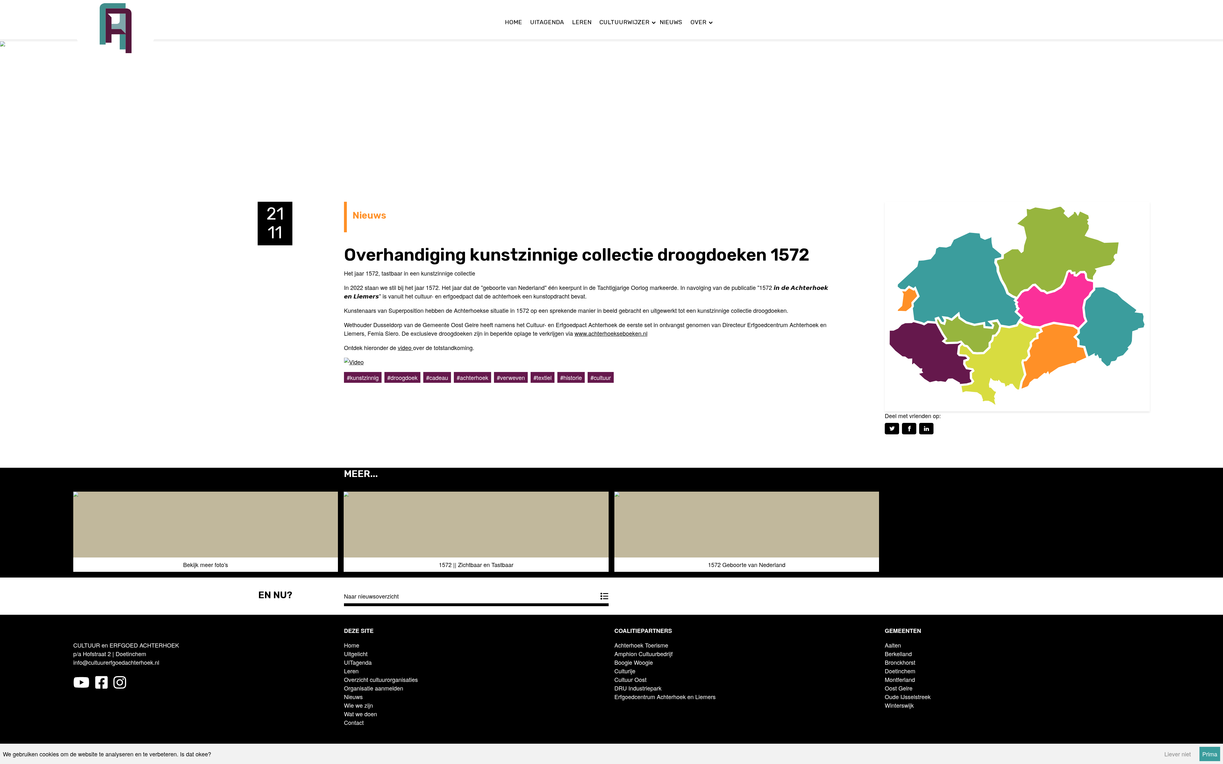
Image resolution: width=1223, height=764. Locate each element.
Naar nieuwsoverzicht (371, 596)
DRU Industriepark (638, 688)
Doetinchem (900, 671)
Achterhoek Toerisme (641, 645)
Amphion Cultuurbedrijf (643, 653)
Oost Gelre (898, 688)
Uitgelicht (356, 653)
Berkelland (898, 653)
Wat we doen (360, 714)
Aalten (893, 645)
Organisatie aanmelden (373, 688)
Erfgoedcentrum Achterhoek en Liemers (665, 696)
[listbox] (611, 535)
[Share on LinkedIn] (926, 428)
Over (698, 22)
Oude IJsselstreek (908, 696)
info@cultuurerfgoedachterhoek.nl (116, 662)
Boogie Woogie (633, 662)
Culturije (624, 671)
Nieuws (671, 22)
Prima (1209, 754)
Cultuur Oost (630, 679)
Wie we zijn (358, 705)
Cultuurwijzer (624, 22)
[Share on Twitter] (892, 428)
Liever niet (1177, 754)
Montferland (900, 679)
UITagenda (547, 22)
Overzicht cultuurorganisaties (381, 679)
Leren (581, 22)
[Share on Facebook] (909, 428)
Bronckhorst (900, 662)
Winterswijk (899, 705)
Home (513, 22)
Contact (354, 722)
